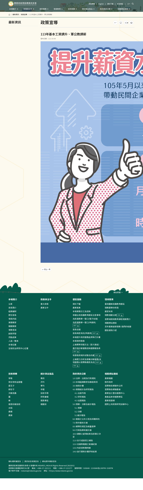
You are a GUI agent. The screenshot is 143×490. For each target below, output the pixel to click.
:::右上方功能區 (82, 3)
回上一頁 (47, 269)
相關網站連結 (111, 322)
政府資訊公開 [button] (105, 9)
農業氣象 (77, 307)
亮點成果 (12, 337)
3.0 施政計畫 (78, 385)
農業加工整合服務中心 (115, 393)
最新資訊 (16, 14)
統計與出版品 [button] (87, 9)
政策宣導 (24, 14)
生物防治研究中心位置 (18, 348)
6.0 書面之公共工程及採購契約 (86, 419)
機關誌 (43, 404)
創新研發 (12, 333)
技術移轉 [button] (71, 9)
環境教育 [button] (57, 9)
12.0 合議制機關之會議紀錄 (85, 444)
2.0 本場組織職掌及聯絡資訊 (85, 382)
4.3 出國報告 (79, 400)
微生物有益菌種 (15, 382)
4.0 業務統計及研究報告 (83, 389)
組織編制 (12, 311)
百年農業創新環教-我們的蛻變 (118, 326)
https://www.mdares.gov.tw (61, 470)
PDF (75, 366)
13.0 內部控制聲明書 (82, 447)
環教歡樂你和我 (112, 307)
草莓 (10, 378)
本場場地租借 (79, 340)
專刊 (43, 385)
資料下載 (110, 4)
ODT (75, 325)
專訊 (43, 378)
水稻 (10, 407)
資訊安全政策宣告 (31, 461)
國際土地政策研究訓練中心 (117, 404)
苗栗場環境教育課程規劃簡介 (118, 319)
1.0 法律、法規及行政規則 (84, 378)
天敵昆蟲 (12, 393)
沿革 (10, 303)
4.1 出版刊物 (79, 393)
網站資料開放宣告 (49, 461)
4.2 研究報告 (79, 396)
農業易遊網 (110, 400)
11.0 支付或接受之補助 (83, 440)
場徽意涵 (12, 329)
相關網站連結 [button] (123, 9)
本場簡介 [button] (13, 9)
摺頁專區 (45, 400)
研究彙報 (45, 396)
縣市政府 (109, 382)
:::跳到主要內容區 (6, 1)
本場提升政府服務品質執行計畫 (86, 337)
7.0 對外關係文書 (80, 422)
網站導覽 (92, 4)
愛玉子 (11, 385)
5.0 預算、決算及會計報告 (84, 404)
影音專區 (120, 4)
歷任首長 (12, 315)
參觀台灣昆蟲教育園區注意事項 (86, 315)
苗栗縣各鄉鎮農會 (113, 389)
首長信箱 (77, 329)
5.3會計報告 (79, 415)
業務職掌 (12, 322)
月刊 (43, 382)
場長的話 (12, 318)
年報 (43, 389)
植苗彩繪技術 (14, 404)
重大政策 (45, 303)
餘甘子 (11, 389)
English (101, 4)
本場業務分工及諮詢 (82, 311)
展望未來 (109, 311)
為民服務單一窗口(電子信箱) (85, 318)
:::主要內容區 (4, 13)
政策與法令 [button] (28, 9)
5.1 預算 (77, 407)
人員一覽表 (13, 340)
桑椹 (10, 411)
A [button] (128, 3)
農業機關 (109, 378)
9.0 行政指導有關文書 (82, 430)
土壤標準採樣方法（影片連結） (86, 344)
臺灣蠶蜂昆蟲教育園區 (115, 303)
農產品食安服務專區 (114, 396)
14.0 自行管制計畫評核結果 (85, 451)
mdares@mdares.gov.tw (31, 470)
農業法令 (45, 307)
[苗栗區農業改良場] (22, 4)
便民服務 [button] (43, 9)
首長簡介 (12, 307)
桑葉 (10, 415)
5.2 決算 (77, 411)
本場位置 (12, 344)
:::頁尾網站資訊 (6, 294)
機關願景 (12, 326)
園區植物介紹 (111, 330)
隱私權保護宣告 (14, 461)
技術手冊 (45, 393)
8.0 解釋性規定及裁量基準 (84, 426)
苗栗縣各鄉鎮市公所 (114, 385)
